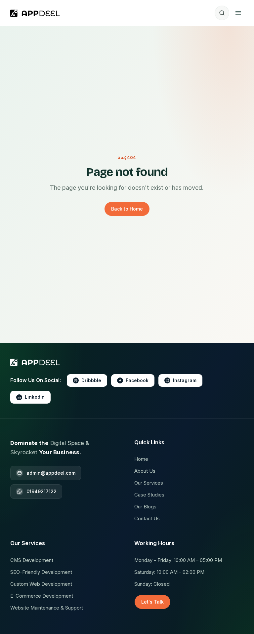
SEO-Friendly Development (41, 572)
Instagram (184, 380)
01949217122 (41, 491)
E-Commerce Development (41, 596)
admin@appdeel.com (50, 473)
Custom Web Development (41, 584)
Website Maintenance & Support (46, 608)
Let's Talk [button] (152, 602)
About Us (144, 471)
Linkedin (35, 397)
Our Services (148, 483)
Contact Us (147, 519)
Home (141, 459)
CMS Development (31, 560)
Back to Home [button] (127, 209)
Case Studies (149, 495)
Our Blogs (145, 507)
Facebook (137, 380)
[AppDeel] (36, 13)
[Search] (222, 13)
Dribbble (91, 380)
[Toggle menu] (238, 13)
